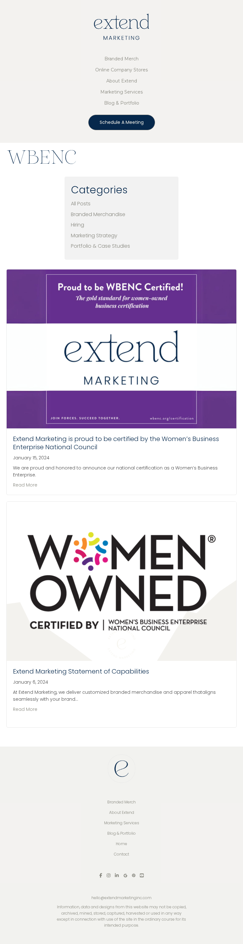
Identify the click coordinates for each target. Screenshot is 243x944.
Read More (25, 484)
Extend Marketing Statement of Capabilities (81, 671)
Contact (121, 854)
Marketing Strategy (94, 235)
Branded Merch (121, 59)
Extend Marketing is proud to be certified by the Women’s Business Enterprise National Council (116, 442)
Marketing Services (121, 92)
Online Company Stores (121, 70)
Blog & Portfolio (121, 103)
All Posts (80, 203)
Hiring (77, 224)
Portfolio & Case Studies (100, 246)
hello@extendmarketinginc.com (121, 897)
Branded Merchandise (98, 214)
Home (121, 843)
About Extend (121, 81)
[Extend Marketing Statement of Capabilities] (121, 580)
